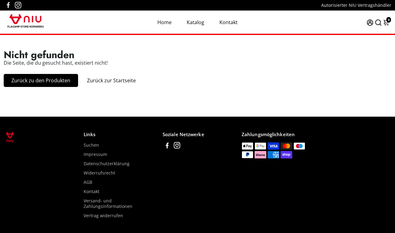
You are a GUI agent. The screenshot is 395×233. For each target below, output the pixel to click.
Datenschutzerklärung (107, 163)
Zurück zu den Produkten (40, 80)
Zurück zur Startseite (111, 80)
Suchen (91, 145)
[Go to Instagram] (18, 5)
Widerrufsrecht (99, 173)
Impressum (95, 154)
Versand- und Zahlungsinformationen (108, 203)
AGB (88, 182)
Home (164, 22)
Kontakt (228, 22)
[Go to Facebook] (8, 5)
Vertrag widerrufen (103, 215)
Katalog (195, 22)
